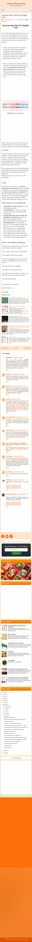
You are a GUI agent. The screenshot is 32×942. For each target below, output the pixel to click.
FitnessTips (23, 19)
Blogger (19, 758)
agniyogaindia (9, 386)
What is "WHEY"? (12, 634)
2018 (4, 700)
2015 (4, 753)
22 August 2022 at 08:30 (19, 430)
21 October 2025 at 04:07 (18, 479)
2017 (4, 702)
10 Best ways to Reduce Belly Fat (12, 741)
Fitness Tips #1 (12, 337)
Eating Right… (11, 651)
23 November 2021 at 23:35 (18, 374)
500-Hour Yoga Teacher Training (13, 488)
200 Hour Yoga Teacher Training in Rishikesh (17, 404)
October (7, 708)
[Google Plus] (11, 537)
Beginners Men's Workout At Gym (16, 643)
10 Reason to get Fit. (9, 721)
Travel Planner (9, 456)
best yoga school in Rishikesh (19, 409)
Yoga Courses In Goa (11, 391)
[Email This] (2, 292)
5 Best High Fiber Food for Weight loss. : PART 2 (15, 725)
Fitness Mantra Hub (16, 3)
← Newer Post (4, 348)
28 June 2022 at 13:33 (21, 417)
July (6, 710)
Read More (22, 303)
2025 (4, 692)
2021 (4, 696)
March (6, 750)
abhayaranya (9, 479)
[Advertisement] (15, 90)
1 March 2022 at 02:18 (16, 399)
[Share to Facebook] (7, 292)
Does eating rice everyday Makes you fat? (18, 669)
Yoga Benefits (11, 660)
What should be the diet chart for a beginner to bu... (16, 727)
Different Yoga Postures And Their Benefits (18, 677)
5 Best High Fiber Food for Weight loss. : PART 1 (15, 739)
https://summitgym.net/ (11, 360)
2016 (4, 704)
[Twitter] (7, 537)
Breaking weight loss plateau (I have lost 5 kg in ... (16, 737)
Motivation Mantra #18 (9, 717)
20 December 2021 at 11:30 (19, 386)
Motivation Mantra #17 (9, 733)
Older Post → (27, 348)
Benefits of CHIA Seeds (9, 731)
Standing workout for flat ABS (15, 316)
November (7, 706)
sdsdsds (8, 399)
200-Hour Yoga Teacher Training (13, 485)
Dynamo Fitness (10, 430)
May (6, 714)
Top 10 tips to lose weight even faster (17, 297)
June (6, 712)
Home (16, 348)
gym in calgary (15, 379)
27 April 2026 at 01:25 (22, 494)
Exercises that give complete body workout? (14, 719)
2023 (4, 694)
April (6, 716)
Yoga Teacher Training (11, 494)
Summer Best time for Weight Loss (14, 16)
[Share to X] (5, 292)
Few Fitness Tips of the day (10, 743)
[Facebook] (3, 537)
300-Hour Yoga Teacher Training (13, 486)
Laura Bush (8, 374)
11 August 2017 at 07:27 (18, 357)
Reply (7, 370)
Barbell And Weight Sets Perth (17, 435)
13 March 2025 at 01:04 (18, 471)
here (12, 288)
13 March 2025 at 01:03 (18, 456)
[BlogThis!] (4, 292)
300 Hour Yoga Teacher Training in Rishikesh (17, 405)
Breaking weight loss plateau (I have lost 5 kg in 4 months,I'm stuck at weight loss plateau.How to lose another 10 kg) (19, 327)
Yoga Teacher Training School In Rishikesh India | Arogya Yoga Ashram (16, 444)
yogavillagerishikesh (11, 417)
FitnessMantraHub (9, 19)
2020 (4, 698)
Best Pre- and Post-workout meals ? (12, 723)
